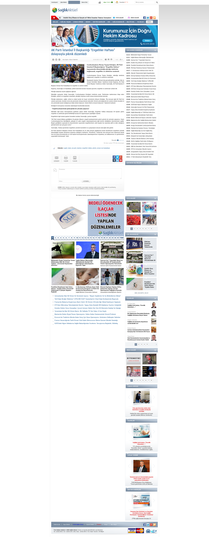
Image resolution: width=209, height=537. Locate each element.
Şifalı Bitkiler (63, 2)
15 (91, 238)
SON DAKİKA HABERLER (134, 50)
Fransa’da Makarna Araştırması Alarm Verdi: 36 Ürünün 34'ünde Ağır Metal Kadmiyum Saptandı (88, 302)
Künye (106, 524)
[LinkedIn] (117, 160)
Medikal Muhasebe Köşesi (138, 321)
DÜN (136, 293)
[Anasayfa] (55, 18)
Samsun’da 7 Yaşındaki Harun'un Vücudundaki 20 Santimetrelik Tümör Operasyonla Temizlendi (149, 257)
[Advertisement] (40, 38)
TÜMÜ (122, 238)
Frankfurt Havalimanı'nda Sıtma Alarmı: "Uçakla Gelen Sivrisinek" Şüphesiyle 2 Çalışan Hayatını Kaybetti (149, 284)
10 (77, 238)
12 (82, 238)
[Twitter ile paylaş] (148, 17)
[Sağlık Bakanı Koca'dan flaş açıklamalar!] (149, 371)
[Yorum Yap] (106, 60)
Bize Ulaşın (114, 524)
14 (88, 238)
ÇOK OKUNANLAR (132, 234)
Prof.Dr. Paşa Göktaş (136, 338)
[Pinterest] (120, 160)
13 (85, 238)
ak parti (74, 148)
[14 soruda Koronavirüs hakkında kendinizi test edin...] (149, 207)
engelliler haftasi (87, 148)
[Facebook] (53, 60)
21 (107, 238)
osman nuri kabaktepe (103, 148)
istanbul (79, 148)
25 (118, 238)
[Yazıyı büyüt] (121, 60)
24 (115, 238)
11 (80, 238)
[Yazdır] (111, 60)
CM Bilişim (101, 531)
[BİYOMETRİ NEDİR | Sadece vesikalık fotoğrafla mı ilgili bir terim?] (133, 359)
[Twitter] (56, 60)
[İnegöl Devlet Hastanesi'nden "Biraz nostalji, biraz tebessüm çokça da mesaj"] (149, 359)
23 (112, 238)
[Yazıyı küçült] (116, 60)
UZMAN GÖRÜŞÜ (132, 386)
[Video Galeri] (133, 18)
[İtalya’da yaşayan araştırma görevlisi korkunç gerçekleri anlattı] (133, 371)
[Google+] (59, 60)
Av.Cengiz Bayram (137, 313)
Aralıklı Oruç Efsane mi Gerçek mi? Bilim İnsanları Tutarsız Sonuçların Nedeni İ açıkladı (149, 271)
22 (110, 238)
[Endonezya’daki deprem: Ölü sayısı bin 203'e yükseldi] (149, 219)
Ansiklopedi (54, 2)
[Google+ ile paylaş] (151, 17)
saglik (65, 148)
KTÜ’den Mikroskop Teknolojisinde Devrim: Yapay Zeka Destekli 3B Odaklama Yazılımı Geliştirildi (88, 305)
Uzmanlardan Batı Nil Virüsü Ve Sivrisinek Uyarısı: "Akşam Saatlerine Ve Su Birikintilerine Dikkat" (88, 296)
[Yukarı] (74, 159)
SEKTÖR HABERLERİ (134, 489)
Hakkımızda (57, 524)
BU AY (146, 293)
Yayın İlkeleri (66, 524)
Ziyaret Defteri (90, 524)
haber (69, 148)
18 (99, 238)
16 (93, 238)
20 (104, 238)
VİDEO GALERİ (131, 350)
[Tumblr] (114, 160)
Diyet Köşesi (137, 329)
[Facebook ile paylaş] (144, 17)
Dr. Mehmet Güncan (138, 305)
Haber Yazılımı (94, 531)
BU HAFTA (141, 293)
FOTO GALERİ (130, 198)
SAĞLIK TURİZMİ (132, 455)
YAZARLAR (130, 298)
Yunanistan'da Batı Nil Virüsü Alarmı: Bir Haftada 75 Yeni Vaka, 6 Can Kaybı (80, 311)
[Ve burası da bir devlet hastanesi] (133, 207)
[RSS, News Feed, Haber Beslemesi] (154, 17)
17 (96, 238)
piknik (94, 148)
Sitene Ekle (84, 2)
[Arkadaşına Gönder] (109, 60)
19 (101, 238)
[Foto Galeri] (118, 18)
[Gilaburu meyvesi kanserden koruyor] (133, 219)
